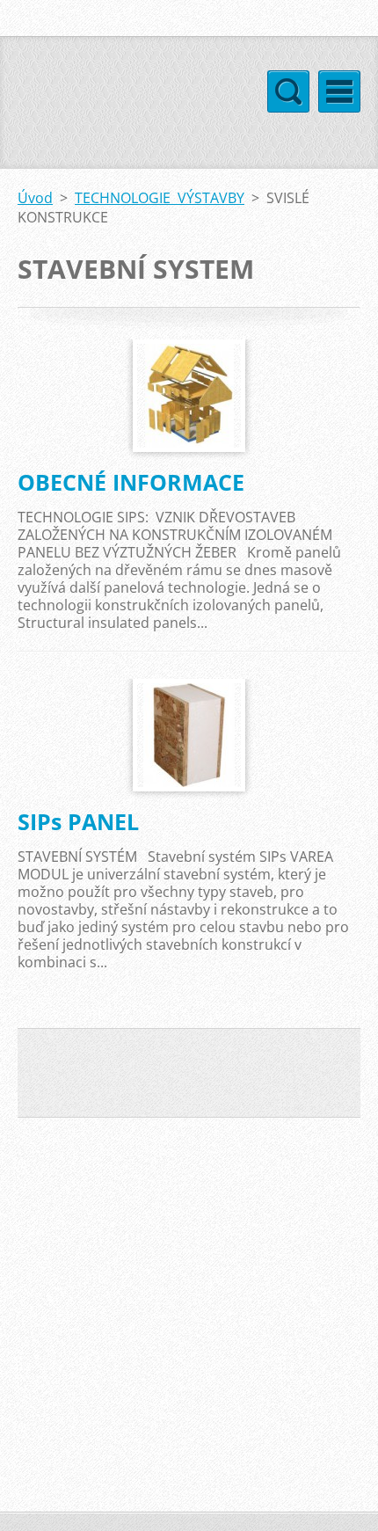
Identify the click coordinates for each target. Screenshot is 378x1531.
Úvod (35, 198)
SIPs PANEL (78, 821)
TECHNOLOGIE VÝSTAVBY (159, 198)
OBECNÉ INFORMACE (131, 482)
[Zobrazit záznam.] (189, 396)
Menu (339, 91)
